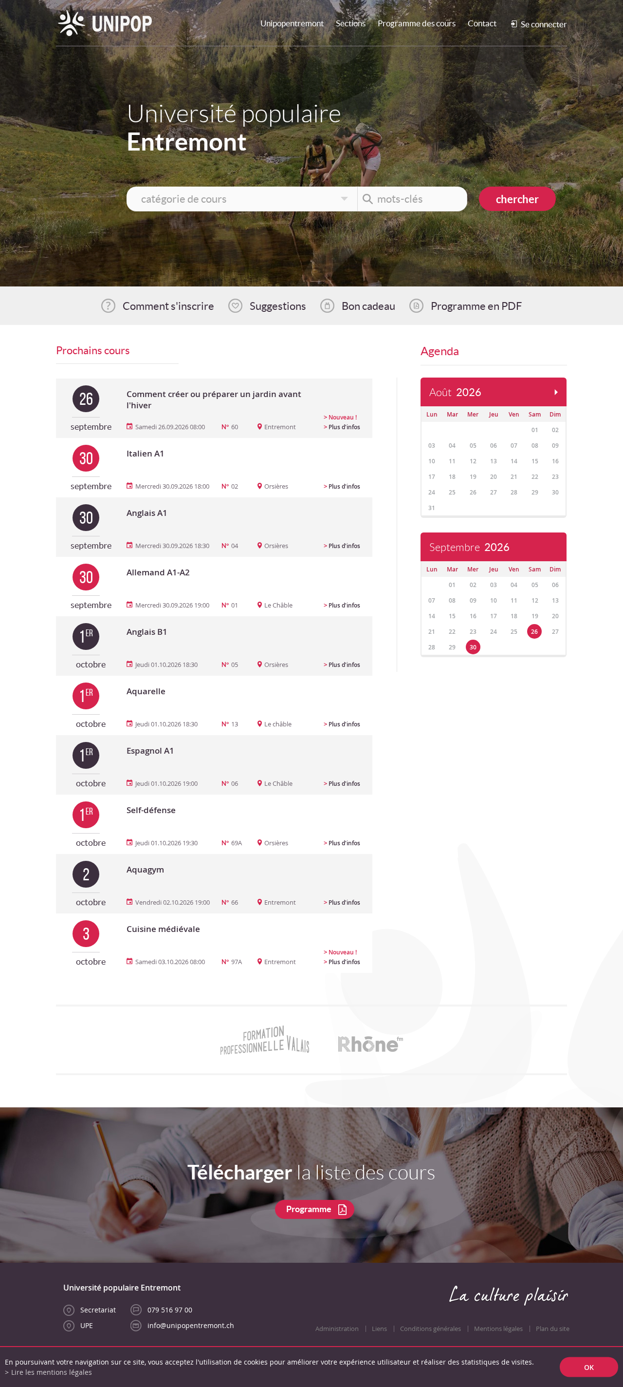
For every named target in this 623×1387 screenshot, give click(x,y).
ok (589, 1367)
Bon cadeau (368, 306)
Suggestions (278, 306)
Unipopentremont (292, 23)
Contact (482, 23)
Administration (337, 1329)
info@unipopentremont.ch (190, 1325)
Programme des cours (417, 23)
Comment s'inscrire (168, 306)
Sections (351, 23)
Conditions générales (430, 1329)
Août (455, 392)
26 (534, 631)
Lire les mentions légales (51, 1372)
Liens (379, 1329)
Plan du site (552, 1329)
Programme (308, 1209)
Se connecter (544, 24)
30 (473, 647)
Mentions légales (498, 1329)
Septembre (469, 547)
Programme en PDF (476, 306)
